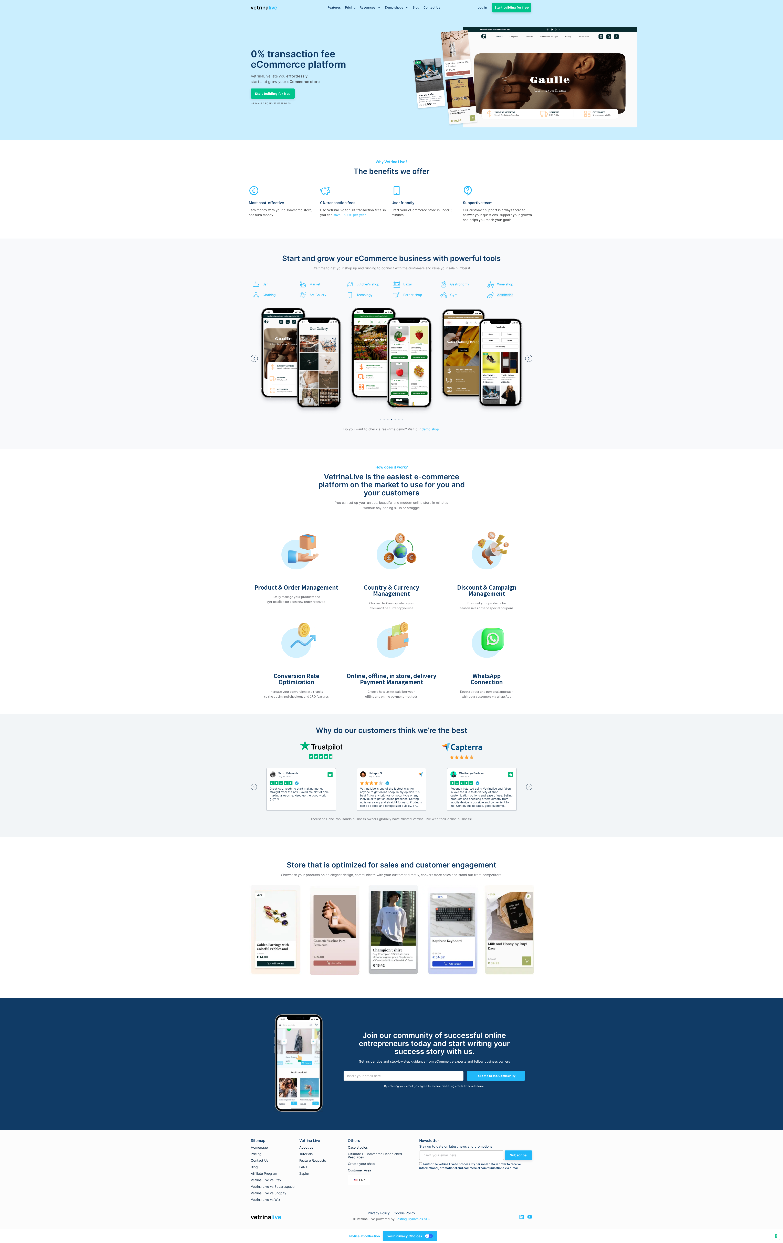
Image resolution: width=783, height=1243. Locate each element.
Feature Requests (312, 1160)
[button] (254, 358)
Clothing (269, 295)
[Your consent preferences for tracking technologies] (776, 1236)
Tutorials (306, 1154)
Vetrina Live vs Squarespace (272, 1186)
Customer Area (359, 1170)
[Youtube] (529, 1216)
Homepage (259, 1147)
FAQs (303, 1167)
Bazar (407, 284)
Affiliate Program (264, 1173)
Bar (265, 284)
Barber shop (412, 295)
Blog (416, 7)
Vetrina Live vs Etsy (266, 1180)
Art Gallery (318, 295)
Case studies (358, 1147)
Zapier (304, 1173)
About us (306, 1147)
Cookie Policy (404, 1213)
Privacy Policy (379, 1213)
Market (315, 284)
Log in (482, 7)
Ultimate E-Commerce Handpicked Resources (375, 1155)
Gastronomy (459, 284)
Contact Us (432, 7)
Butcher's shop (367, 284)
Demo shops (394, 7)
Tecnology (364, 295)
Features (334, 7)
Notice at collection (364, 1236)
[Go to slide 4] (391, 419)
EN (361, 1180)
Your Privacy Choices (404, 1236)
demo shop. (431, 429)
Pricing (350, 7)
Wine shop (505, 284)
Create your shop (361, 1164)
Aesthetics (505, 295)
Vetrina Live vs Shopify (268, 1193)
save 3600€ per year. (349, 215)
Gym (453, 295)
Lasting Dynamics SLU (413, 1219)
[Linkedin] (521, 1216)
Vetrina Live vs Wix (265, 1200)
